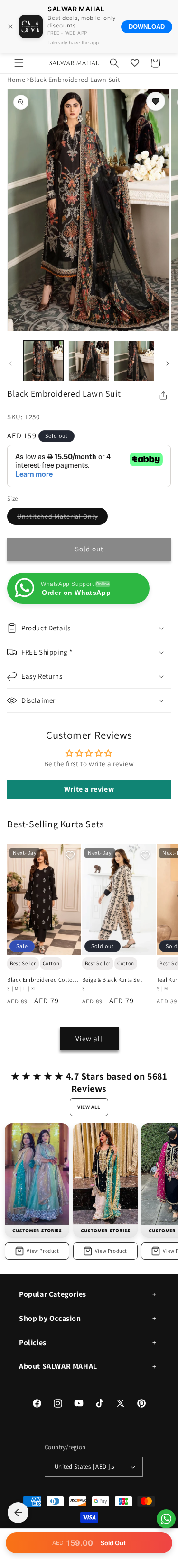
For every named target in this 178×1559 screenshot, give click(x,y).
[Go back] (18, 1512)
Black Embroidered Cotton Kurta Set (41, 979)
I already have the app (73, 42)
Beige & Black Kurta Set (112, 979)
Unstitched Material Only (62, 518)
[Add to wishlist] (155, 101)
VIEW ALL (89, 1107)
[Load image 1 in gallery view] (43, 361)
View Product (43, 1251)
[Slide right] (167, 363)
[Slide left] (10, 363)
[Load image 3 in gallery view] (134, 361)
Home (16, 79)
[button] (19, 63)
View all (89, 1038)
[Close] (10, 26)
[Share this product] (163, 395)
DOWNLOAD (147, 26)
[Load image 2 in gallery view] (88, 361)
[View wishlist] (135, 63)
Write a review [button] (89, 789)
